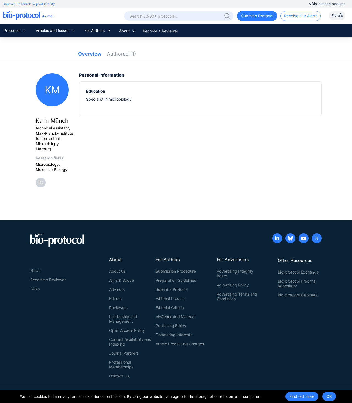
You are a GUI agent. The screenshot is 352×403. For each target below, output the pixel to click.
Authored (121, 54)
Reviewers (118, 307)
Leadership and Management (123, 319)
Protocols (12, 30)
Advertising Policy (233, 285)
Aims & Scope (121, 280)
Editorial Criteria (170, 307)
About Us (117, 271)
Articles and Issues (53, 30)
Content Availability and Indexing (130, 341)
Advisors (117, 289)
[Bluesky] (290, 238)
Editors (115, 298)
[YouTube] (304, 238)
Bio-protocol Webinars (297, 294)
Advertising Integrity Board (235, 273)
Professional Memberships (121, 364)
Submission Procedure (176, 271)
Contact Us (119, 376)
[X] (317, 238)
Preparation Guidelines (176, 280)
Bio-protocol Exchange (298, 272)
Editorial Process (170, 298)
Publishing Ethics (171, 325)
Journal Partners (124, 353)
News (35, 270)
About (125, 30)
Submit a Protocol (257, 15)
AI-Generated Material (175, 316)
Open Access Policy (127, 330)
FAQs (35, 288)
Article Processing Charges (180, 343)
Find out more (302, 396)
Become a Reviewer (160, 31)
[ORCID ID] (42, 182)
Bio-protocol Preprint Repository (296, 283)
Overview (89, 54)
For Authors (95, 30)
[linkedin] (277, 238)
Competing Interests (174, 334)
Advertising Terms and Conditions (237, 296)
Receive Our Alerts (300, 15)
